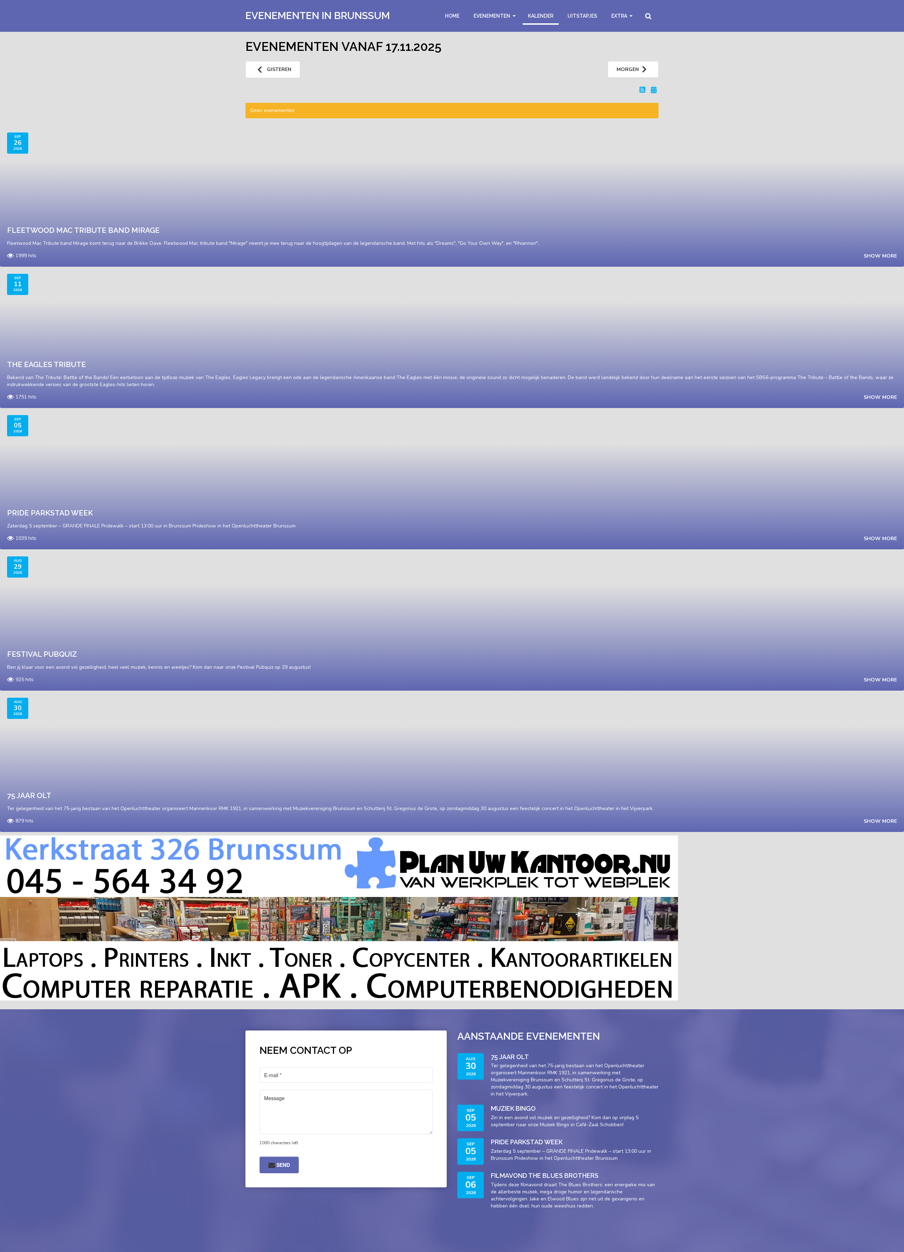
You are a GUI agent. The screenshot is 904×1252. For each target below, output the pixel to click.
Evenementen (492, 16)
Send (282, 1164)
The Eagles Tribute (46, 364)
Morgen (628, 69)
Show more (880, 256)
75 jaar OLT (29, 795)
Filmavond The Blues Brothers (545, 1175)
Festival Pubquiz (42, 654)
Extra (619, 16)
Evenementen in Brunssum (317, 16)
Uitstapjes (582, 16)
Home (452, 16)
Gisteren (278, 69)
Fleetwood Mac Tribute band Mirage (83, 230)
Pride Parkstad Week (50, 512)
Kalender (540, 16)
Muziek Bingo (513, 1108)
